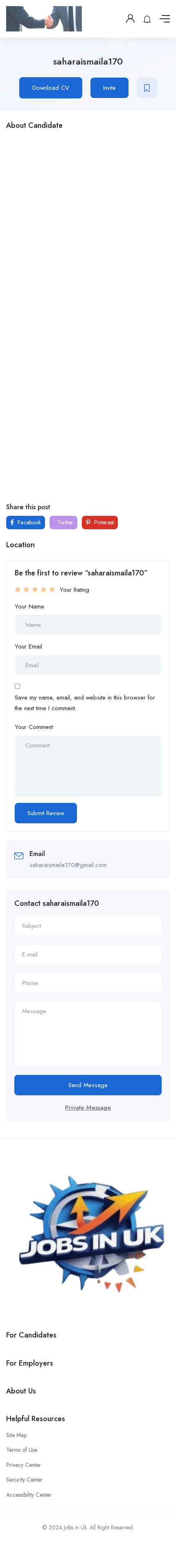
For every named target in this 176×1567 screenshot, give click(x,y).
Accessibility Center (29, 1495)
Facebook (28, 522)
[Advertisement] (88, 226)
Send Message (88, 1085)
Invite (109, 87)
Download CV (50, 87)
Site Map (16, 1435)
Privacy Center (23, 1465)
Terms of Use (21, 1450)
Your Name (29, 606)
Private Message (88, 1107)
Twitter (64, 522)
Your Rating (74, 589)
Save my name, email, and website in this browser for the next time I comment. (85, 703)
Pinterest (103, 522)
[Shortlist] (147, 88)
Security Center (24, 1480)
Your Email (28, 646)
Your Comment (34, 726)
